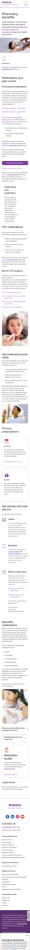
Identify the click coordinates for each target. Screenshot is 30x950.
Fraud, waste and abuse (9, 866)
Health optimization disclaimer (11, 889)
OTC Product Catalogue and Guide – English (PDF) (15, 297)
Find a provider (6, 842)
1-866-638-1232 (15, 145)
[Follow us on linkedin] (12, 816)
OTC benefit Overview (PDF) (12, 292)
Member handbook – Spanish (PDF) (15, 112)
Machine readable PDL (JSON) (11, 168)
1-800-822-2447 (7, 69)
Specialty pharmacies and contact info (13, 738)
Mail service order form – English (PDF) (17, 589)
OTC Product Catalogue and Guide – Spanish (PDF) (15, 303)
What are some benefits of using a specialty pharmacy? (13, 729)
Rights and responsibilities (10, 874)
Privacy (4, 887)
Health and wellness (8, 852)
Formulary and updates (15, 163)
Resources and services (9, 847)
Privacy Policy (14, 948)
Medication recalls (9, 774)
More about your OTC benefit (11, 307)
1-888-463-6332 (9, 769)
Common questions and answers (12, 855)
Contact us (5, 905)
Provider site (6, 900)
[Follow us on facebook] (7, 816)
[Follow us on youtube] (22, 816)
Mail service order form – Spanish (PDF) (17, 596)
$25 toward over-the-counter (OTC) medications (15, 29)
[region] (15, 941)
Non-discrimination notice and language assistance (14, 878)
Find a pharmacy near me (12, 461)
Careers (4, 903)
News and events (7, 850)
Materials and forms (8, 845)
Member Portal (21, 523)
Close (27, 935)
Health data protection (9, 884)
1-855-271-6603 (13, 552)
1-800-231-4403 (13, 554)
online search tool (7, 121)
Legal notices (6, 881)
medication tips (9, 221)
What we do (5, 898)
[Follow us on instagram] (17, 816)
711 (17, 69)
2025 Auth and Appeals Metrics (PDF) (13, 857)
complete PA (6, 143)
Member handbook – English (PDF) (14, 108)
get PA (20, 684)
